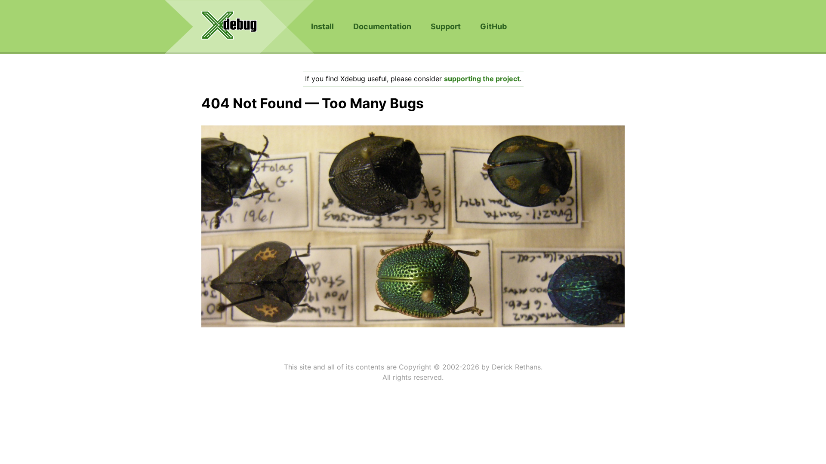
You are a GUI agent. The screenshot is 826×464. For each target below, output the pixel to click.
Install (322, 26)
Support (446, 26)
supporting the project (482, 78)
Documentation (382, 26)
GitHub (493, 26)
